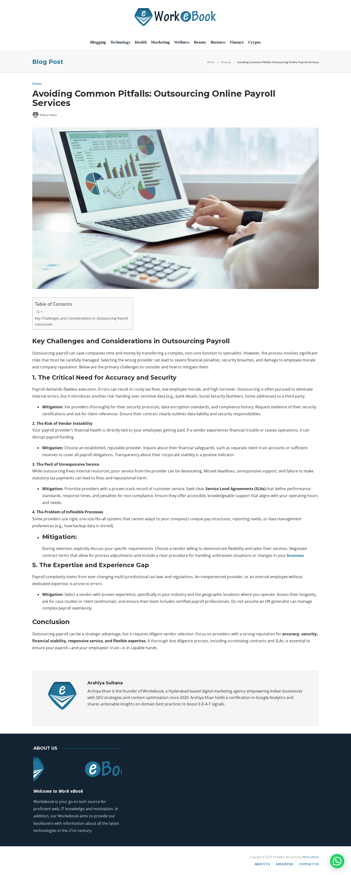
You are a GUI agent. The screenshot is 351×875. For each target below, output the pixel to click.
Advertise (284, 864)
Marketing (160, 42)
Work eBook (311, 857)
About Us (262, 864)
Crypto (254, 42)
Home (210, 62)
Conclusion (44, 324)
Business (218, 42)
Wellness (182, 42)
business (295, 555)
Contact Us (309, 864)
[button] (337, 861)
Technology (120, 42)
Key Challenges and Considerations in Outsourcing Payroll (81, 318)
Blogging (98, 42)
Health (141, 42)
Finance (237, 42)
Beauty (200, 42)
